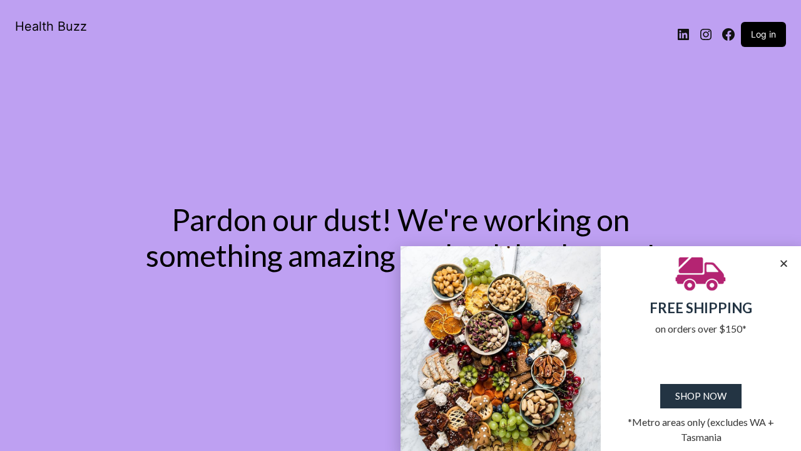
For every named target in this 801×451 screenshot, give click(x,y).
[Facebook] (728, 34)
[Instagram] (705, 34)
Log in (763, 34)
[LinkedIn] (683, 34)
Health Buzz (51, 26)
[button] (783, 263)
